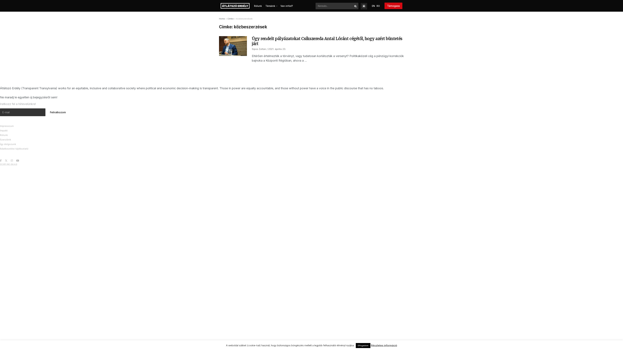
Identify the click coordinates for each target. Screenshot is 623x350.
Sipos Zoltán (259, 49)
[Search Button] (355, 6)
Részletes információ (384, 345)
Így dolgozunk (8, 144)
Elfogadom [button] (363, 345)
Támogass (393, 5)
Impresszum (7, 126)
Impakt (4, 130)
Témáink (270, 6)
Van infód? (287, 6)
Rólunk (258, 6)
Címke (230, 19)
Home (222, 19)
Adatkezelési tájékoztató (14, 148)
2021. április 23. (277, 49)
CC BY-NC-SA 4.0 (8, 164)
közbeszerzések (244, 19)
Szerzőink (5, 139)
